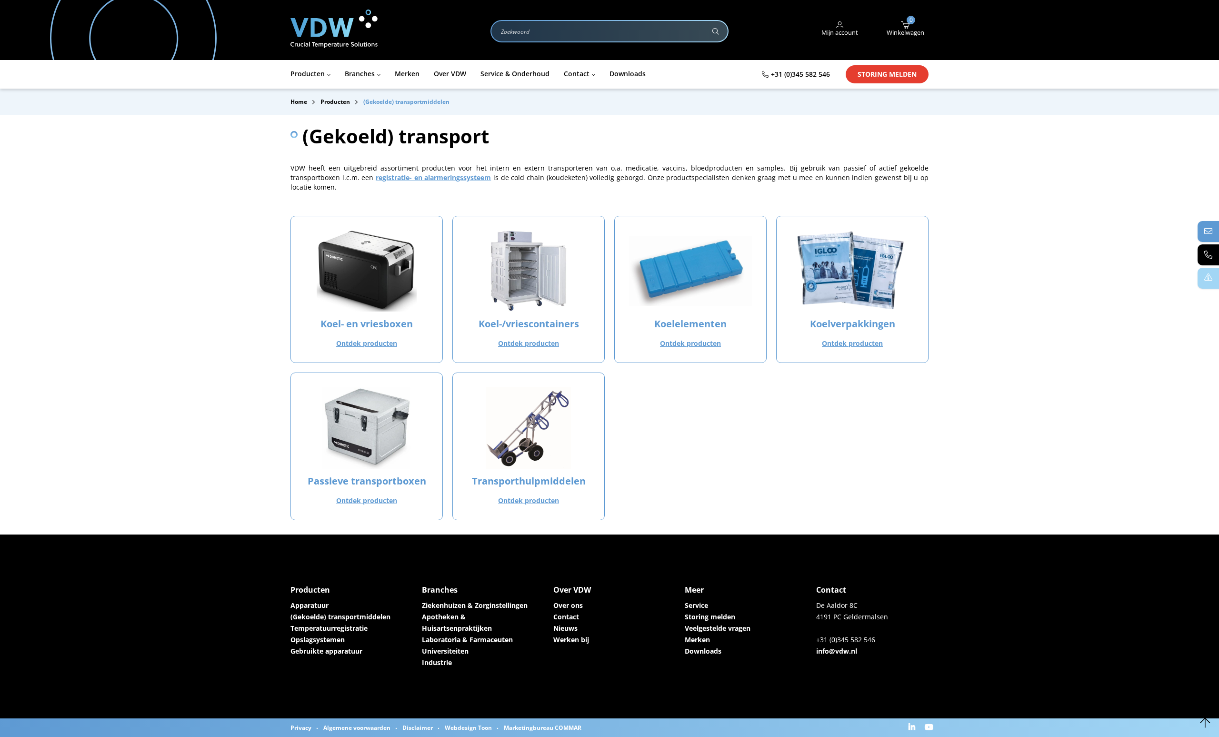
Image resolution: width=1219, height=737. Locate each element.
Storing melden (887, 74)
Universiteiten (445, 651)
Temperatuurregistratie (329, 628)
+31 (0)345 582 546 (800, 74)
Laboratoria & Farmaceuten (467, 639)
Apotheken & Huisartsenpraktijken (457, 622)
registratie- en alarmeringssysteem (433, 177)
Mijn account (839, 32)
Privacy (300, 728)
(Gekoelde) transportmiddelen (340, 616)
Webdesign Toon (468, 728)
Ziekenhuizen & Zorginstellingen (475, 605)
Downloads (703, 651)
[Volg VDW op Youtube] (930, 728)
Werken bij (571, 639)
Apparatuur (309, 605)
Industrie (437, 662)
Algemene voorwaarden (356, 728)
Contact (566, 616)
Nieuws (565, 628)
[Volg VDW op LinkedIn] (913, 728)
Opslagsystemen (317, 639)
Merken (697, 639)
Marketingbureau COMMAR (542, 728)
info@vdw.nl (836, 651)
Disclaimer (417, 728)
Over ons (568, 605)
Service (696, 605)
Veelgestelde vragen (717, 628)
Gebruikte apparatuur (326, 651)
